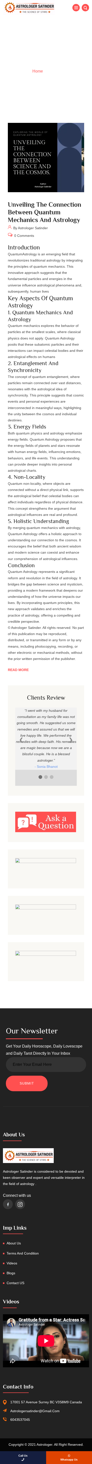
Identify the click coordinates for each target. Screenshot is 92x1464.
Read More (18, 670)
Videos (12, 1263)
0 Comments (23, 236)
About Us (14, 1243)
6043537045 (20, 1420)
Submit (27, 1083)
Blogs (11, 1273)
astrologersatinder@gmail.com (35, 1411)
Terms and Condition (23, 1253)
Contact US (15, 1283)
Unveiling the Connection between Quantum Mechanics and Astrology (44, 212)
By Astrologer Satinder (30, 228)
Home (37, 71)
